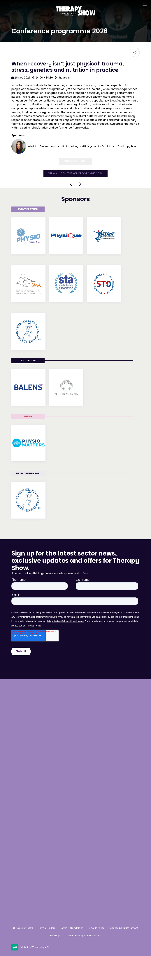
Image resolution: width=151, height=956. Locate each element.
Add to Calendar (75, 161)
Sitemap (55, 935)
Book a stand (21, 818)
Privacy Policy (47, 928)
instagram (15, 893)
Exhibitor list (20, 777)
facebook (25, 893)
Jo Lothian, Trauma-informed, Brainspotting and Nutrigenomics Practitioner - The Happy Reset (82, 146)
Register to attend (24, 756)
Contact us (19, 730)
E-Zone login (20, 838)
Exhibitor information (27, 831)
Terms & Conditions (71, 928)
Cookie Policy (97, 928)
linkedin (34, 893)
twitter (43, 893)
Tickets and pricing (25, 763)
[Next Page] (80, 184)
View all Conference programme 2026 (75, 173)
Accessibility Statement (124, 928)
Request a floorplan (25, 825)
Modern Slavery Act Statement (83, 935)
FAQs (15, 790)
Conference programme (29, 770)
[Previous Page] (71, 184)
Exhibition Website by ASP (34, 947)
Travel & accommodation (30, 784)
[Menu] (145, 6)
